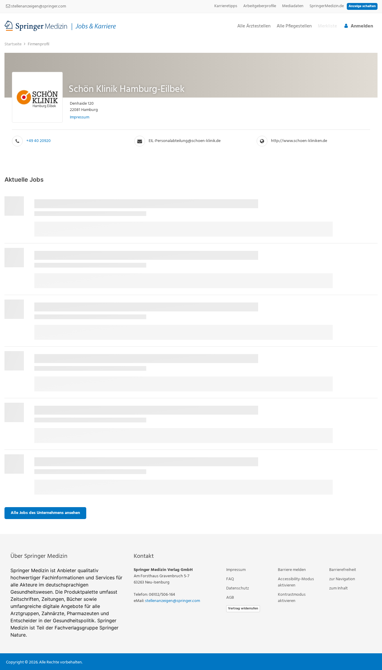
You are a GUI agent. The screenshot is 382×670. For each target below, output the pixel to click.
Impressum (79, 117)
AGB (230, 597)
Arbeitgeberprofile (259, 6)
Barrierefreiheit (342, 569)
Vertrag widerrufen (243, 609)
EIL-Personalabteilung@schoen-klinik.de (185, 141)
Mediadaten (293, 6)
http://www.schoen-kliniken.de (299, 141)
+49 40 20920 (38, 141)
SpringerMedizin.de (326, 6)
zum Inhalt (338, 588)
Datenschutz (237, 588)
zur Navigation (342, 579)
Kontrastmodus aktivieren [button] (292, 597)
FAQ (230, 579)
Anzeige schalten (362, 6)
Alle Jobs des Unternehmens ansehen (45, 513)
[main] (191, 286)
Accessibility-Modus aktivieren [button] (296, 582)
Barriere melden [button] (292, 569)
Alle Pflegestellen (294, 26)
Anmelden (362, 26)
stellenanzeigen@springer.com (38, 6)
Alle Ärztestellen (254, 26)
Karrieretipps (225, 6)
